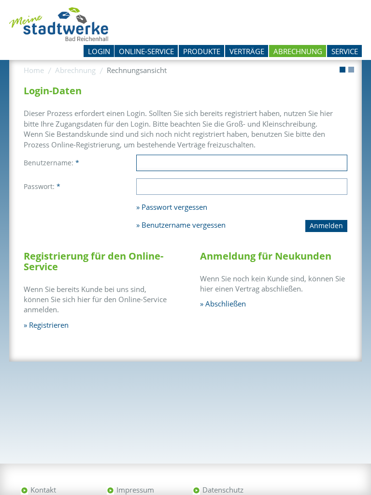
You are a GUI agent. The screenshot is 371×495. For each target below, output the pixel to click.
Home (34, 70)
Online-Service (146, 51)
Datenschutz (222, 490)
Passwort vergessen (174, 207)
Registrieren (49, 325)
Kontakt (43, 490)
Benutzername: (51, 162)
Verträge (246, 51)
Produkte (201, 51)
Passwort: (42, 186)
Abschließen (225, 303)
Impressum (135, 490)
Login (99, 51)
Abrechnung (297, 51)
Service (344, 51)
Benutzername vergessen (184, 225)
